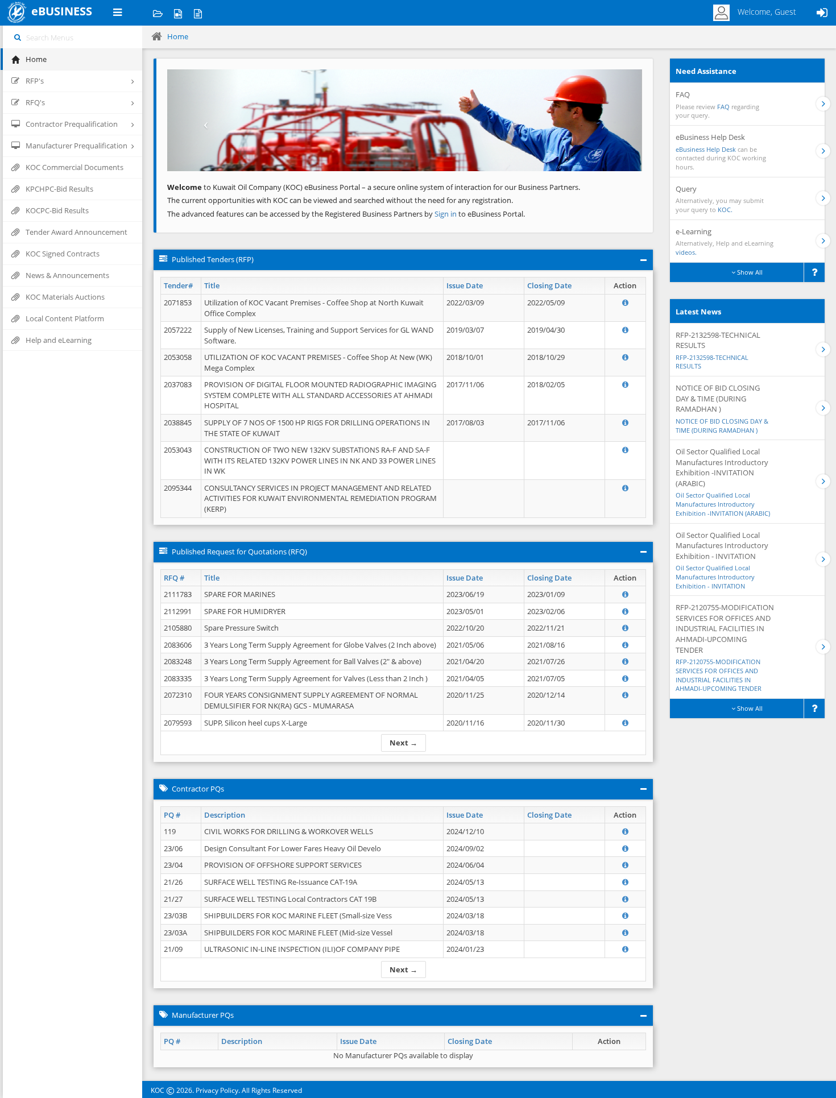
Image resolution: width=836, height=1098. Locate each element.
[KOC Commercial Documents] (158, 13)
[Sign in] (822, 13)
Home (177, 36)
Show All (749, 272)
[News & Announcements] (198, 13)
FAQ (723, 106)
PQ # (172, 815)
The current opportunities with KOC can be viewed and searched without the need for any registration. (340, 200)
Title (212, 285)
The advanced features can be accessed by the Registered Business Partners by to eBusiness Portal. (346, 214)
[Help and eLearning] (178, 13)
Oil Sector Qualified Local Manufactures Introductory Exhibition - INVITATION (715, 576)
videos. (686, 252)
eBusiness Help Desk (706, 149)
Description (224, 815)
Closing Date (549, 285)
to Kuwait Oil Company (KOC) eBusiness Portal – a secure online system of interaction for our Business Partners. (373, 187)
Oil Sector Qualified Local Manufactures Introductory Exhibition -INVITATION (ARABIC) (723, 504)
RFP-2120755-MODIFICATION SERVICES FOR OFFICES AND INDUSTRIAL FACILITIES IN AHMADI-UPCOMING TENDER (718, 675)
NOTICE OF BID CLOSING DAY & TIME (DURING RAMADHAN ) (722, 425)
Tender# (178, 285)
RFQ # (174, 578)
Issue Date (464, 285)
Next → (403, 742)
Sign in (446, 214)
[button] (202, 120)
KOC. (725, 209)
